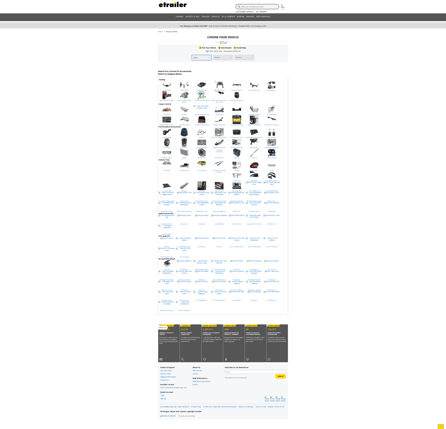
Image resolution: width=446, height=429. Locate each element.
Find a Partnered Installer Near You (173, 388)
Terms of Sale (260, 407)
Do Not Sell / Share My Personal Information (220, 407)
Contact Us (164, 380)
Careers (195, 374)
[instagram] (278, 399)
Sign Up (163, 398)
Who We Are (197, 370)
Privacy (226, 377)
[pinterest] (272, 399)
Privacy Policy (196, 407)
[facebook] (267, 399)
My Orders (261, 12)
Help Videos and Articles (202, 381)
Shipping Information (168, 377)
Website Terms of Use (276, 407)
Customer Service (245, 12)
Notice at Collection (246, 407)
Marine (240, 17)
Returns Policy (165, 374)
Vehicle (216, 17)
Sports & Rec (192, 17)
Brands (250, 17)
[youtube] (283, 399)
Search (195, 384)
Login (162, 395)
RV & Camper (228, 17)
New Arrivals (263, 17)
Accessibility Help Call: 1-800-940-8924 (174, 407)
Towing (180, 17)
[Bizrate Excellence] (168, 416)
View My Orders (166, 370)
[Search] (239, 6)
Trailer (206, 17)
